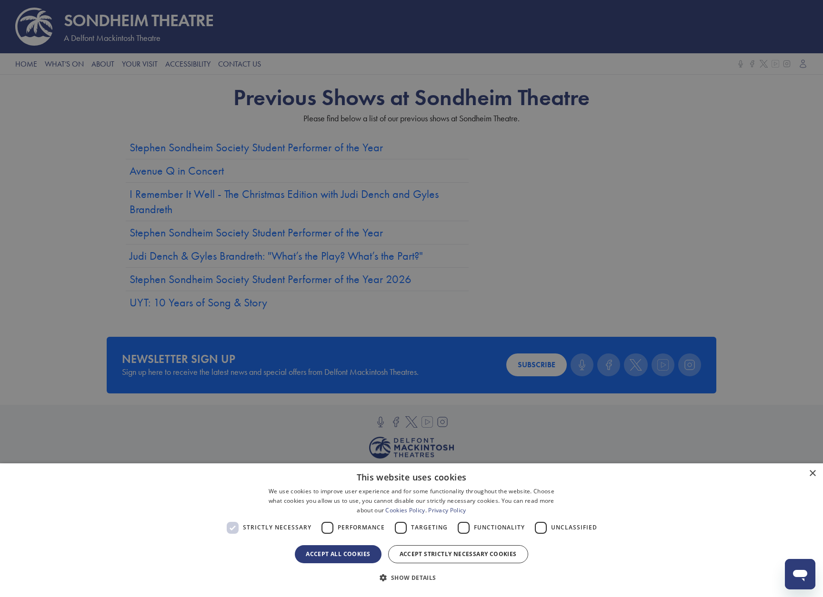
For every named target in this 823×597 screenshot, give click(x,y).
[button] (411, 578)
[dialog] (411, 530)
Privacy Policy (447, 510)
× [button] (812, 473)
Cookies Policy (405, 510)
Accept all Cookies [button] (338, 554)
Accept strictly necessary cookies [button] (458, 554)
